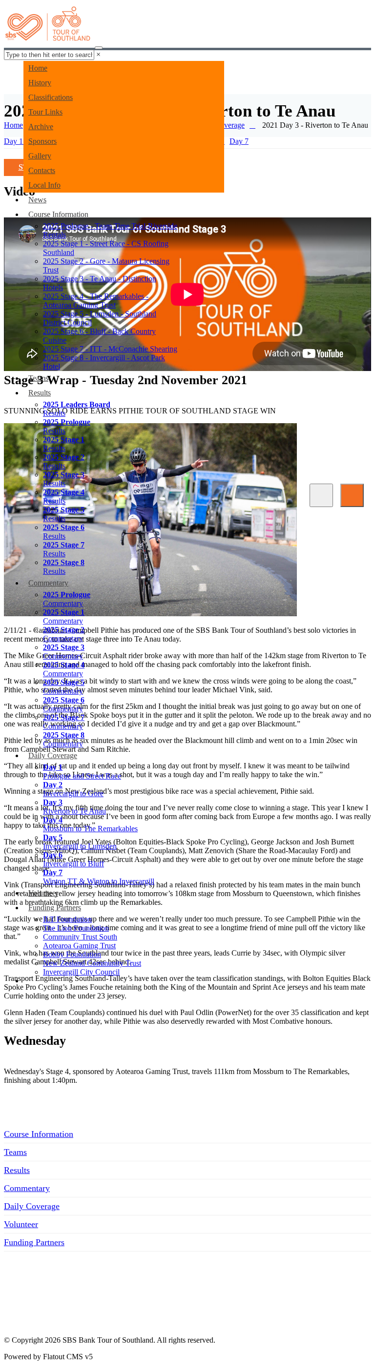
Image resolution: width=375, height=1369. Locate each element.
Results (39, 393)
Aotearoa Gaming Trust (79, 945)
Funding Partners (54, 907)
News (37, 200)
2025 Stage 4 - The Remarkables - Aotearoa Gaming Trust (95, 300)
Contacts (41, 170)
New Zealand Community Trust (92, 963)
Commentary (48, 583)
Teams (38, 378)
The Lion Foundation (76, 928)
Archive (40, 126)
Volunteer (43, 893)
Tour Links (45, 112)
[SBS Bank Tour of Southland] (48, 27)
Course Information (58, 214)
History (39, 82)
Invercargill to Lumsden (80, 841)
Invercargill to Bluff (73, 859)
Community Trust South (80, 937)
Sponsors (42, 141)
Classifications (50, 97)
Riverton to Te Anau (74, 806)
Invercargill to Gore (73, 789)
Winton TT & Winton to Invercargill (98, 876)
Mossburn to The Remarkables (90, 824)
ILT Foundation (67, 919)
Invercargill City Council (81, 972)
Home (37, 68)
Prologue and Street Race (82, 771)
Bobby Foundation (72, 954)
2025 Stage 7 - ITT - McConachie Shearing (110, 349)
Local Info (44, 185)
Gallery (39, 156)
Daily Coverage (52, 755)
